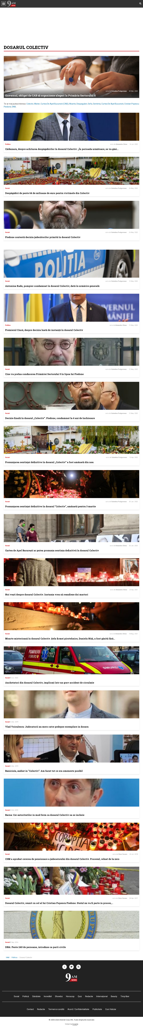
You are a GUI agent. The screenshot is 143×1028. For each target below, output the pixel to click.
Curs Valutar (110, 1009)
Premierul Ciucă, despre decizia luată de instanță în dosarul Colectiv (44, 330)
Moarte (72, 104)
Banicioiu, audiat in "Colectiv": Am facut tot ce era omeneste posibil (44, 770)
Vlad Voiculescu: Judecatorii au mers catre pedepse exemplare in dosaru (47, 726)
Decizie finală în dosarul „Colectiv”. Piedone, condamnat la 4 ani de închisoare (50, 418)
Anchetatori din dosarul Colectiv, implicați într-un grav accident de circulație (49, 682)
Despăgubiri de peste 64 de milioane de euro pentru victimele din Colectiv (47, 193)
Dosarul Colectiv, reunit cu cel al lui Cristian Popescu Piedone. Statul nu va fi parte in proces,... (59, 903)
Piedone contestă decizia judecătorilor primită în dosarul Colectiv (42, 237)
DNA (14, 107)
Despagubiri (82, 104)
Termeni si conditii (56, 1009)
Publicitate (97, 1009)
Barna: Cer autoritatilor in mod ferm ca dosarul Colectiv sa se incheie (44, 814)
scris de (116, 91)
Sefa (90, 104)
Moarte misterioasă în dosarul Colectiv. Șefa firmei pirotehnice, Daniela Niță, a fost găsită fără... (60, 638)
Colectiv (29, 104)
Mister (37, 104)
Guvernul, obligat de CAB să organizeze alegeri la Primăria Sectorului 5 (50, 95)
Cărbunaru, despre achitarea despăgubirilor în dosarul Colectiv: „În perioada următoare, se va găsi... (62, 149)
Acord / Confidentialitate (78, 1009)
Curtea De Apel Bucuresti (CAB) (54, 104)
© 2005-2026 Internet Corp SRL (61, 1020)
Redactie (41, 1009)
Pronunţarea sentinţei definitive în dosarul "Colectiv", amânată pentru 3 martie (50, 506)
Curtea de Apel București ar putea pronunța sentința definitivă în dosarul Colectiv (52, 550)
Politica (7, 91)
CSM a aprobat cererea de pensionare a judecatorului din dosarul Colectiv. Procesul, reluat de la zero (62, 859)
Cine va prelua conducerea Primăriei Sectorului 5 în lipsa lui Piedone (44, 374)
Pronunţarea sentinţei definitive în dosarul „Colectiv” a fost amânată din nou (49, 462)
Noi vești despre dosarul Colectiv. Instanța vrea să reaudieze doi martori (46, 594)
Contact (30, 1009)
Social (7, 188)
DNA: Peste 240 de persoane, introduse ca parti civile (35, 947)
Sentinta (97, 104)
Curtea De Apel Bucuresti (112, 104)
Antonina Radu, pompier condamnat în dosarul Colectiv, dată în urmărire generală (52, 285)
